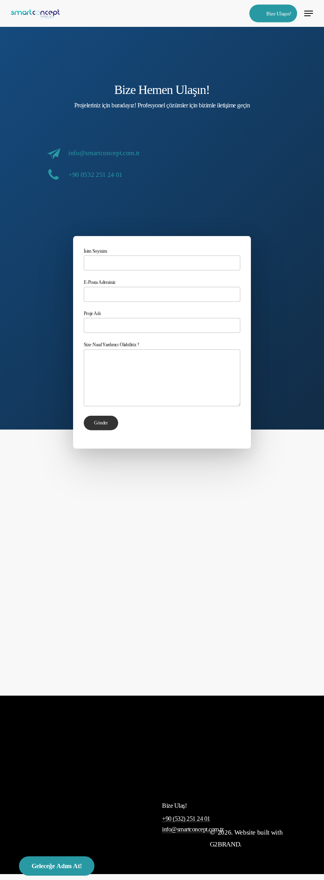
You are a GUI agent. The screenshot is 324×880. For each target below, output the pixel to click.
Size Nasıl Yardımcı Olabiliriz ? (111, 344)
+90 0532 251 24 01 (95, 174)
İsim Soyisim (95, 250)
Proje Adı (92, 313)
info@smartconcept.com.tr (104, 153)
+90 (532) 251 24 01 (186, 818)
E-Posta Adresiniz (99, 282)
